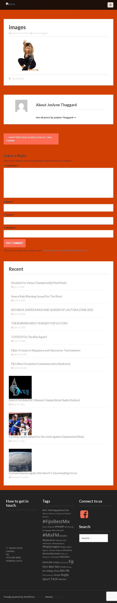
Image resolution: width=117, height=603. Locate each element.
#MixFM (51, 535)
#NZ (64, 540)
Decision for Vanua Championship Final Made (39, 282)
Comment (12, 165)
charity (56, 562)
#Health (59, 526)
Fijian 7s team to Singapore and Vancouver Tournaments (45, 350)
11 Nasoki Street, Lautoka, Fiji (14, 551)
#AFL (45, 510)
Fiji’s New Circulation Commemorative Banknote (41, 363)
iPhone (69, 567)
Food (62, 566)
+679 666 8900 (13, 557)
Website (10, 227)
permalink (19, 78)
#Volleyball (55, 557)
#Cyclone (60, 514)
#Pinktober (47, 543)
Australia (47, 562)
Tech (54, 579)
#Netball (59, 540)
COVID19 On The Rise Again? (29, 337)
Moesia (49, 596)
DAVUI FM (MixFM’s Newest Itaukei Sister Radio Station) (44, 400)
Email (10, 214)
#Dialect (67, 514)
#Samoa (59, 550)
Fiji (71, 561)
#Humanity (69, 527)
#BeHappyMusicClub (58, 510)
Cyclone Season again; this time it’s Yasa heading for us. (43, 473)
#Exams (46, 517)
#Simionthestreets (52, 553)
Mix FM (64, 570)
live (44, 570)
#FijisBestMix (56, 521)
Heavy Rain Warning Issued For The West (36, 296)
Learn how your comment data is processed (65, 250)
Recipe (57, 574)
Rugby (65, 575)
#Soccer (64, 554)
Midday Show (53, 570)
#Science (67, 550)
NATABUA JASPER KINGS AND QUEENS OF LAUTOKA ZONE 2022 (52, 310)
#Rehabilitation (58, 543)
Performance (48, 575)
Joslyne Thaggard (40, 33)
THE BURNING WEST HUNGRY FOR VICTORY (39, 323)
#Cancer (52, 514)
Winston (62, 579)
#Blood (45, 514)
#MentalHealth (58, 530)
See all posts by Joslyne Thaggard (54, 117)
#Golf (45, 527)
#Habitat (51, 527)
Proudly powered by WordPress (19, 596)
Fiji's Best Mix (51, 566)
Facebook (64, 562)
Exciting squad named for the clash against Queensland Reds (46, 436)
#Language (47, 530)
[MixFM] (10, 3)
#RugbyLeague (51, 546)
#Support (46, 557)
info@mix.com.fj (14, 560)
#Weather (65, 556)
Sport (46, 579)
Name (10, 201)
